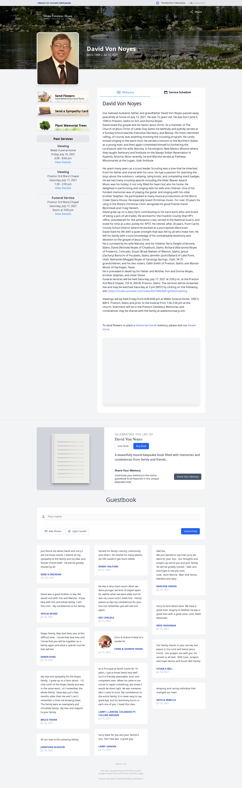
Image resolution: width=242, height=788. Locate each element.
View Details (63, 162)
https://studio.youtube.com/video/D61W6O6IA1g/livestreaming (147, 291)
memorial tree (144, 325)
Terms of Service (130, 773)
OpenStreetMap (124, 778)
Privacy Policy (112, 773)
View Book (123, 446)
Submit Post (190, 531)
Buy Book (141, 446)
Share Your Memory (188, 476)
